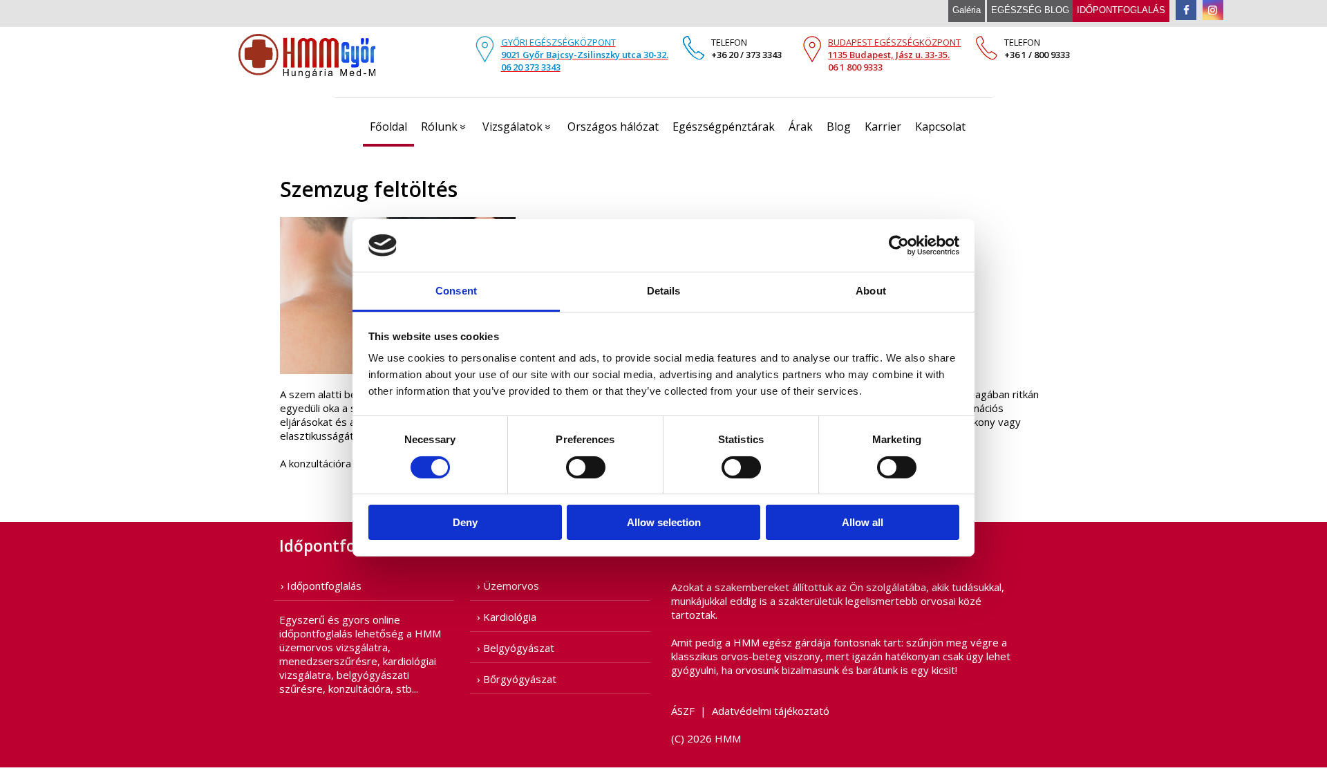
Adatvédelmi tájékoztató (770, 711)
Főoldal (388, 126)
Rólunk (446, 126)
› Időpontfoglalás (321, 585)
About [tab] (871, 291)
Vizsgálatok (519, 126)
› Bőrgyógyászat (516, 679)
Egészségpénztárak (723, 126)
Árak (801, 126)
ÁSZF (683, 711)
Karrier (883, 126)
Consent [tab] (456, 291)
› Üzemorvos (508, 585)
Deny (465, 522)
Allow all (862, 522)
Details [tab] (664, 291)
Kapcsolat (940, 126)
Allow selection (664, 522)
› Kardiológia (506, 617)
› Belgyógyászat (515, 648)
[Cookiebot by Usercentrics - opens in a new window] (898, 245)
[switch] (585, 467)
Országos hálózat (613, 126)
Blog (839, 126)
